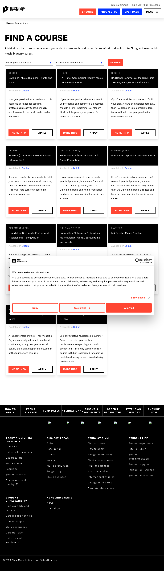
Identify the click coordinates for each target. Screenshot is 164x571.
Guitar (51, 443)
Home (9, 22)
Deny (35, 307)
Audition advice (98, 471)
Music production (58, 465)
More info (19, 132)
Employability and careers (17, 508)
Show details (138, 297)
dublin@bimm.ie (119, 4)
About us (11, 446)
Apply (42, 132)
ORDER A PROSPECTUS (113, 411)
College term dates (100, 482)
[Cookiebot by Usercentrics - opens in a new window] (138, 260)
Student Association (141, 475)
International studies (101, 476)
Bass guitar (54, 448)
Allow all (129, 307)
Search (115, 62)
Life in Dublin (137, 448)
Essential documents (101, 488)
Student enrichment (141, 469)
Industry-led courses (19, 452)
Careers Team (14, 532)
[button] (152, 12)
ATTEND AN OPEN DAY (133, 411)
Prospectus (109, 11)
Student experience (141, 443)
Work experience (16, 526)
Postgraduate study (100, 454)
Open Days (132, 11)
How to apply (96, 448)
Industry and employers (14, 540)
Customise (80, 307)
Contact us (154, 4)
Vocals (51, 460)
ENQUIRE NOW (154, 411)
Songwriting (54, 471)
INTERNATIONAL (72, 410)
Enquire (88, 11)
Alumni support (15, 521)
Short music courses (100, 460)
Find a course (96, 443)
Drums (51, 454)
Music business (56, 476)
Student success (16, 474)
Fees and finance (99, 465)
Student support (139, 464)
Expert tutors (14, 457)
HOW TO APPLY (10, 411)
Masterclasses (15, 463)
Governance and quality (16, 482)
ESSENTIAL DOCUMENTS (92, 411)
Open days (53, 508)
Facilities (12, 468)
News (50, 502)
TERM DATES (51, 410)
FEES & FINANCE (31, 411)
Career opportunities (19, 515)
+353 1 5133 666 (138, 4)
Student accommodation (139, 456)
